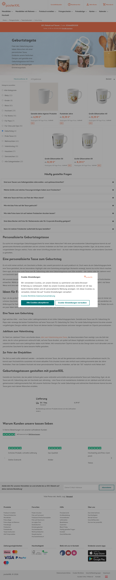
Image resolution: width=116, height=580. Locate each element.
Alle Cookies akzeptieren (38, 302)
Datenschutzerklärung (45, 296)
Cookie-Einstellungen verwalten (72, 303)
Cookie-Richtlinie (28, 296)
